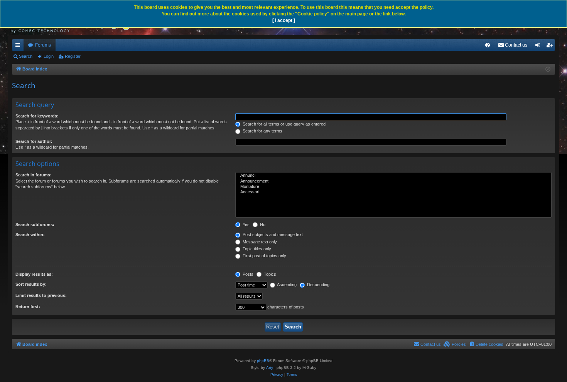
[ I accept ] (283, 20)
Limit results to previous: (41, 295)
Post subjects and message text (272, 234)
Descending (317, 284)
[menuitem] (487, 45)
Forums (43, 45)
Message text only (259, 242)
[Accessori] (393, 192)
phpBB (263, 361)
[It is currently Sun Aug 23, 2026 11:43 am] (547, 69)
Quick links (19, 46)
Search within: (30, 234)
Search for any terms (261, 131)
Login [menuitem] (539, 46)
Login (49, 56)
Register (73, 56)
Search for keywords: (37, 116)
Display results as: (34, 274)
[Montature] (393, 186)
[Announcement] (393, 181)
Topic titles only (256, 248)
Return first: (27, 306)
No (262, 224)
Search (25, 56)
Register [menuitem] (551, 46)
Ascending (286, 284)
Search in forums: (33, 175)
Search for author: (33, 141)
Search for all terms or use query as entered (283, 124)
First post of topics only (263, 255)
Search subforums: (34, 224)
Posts (247, 274)
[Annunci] (393, 175)
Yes (245, 224)
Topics (269, 274)
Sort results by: (31, 284)
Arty (269, 367)
